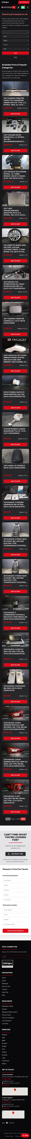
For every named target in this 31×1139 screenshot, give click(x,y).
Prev (8, 819)
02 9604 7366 (6, 1079)
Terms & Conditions (20, 1136)
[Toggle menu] (28, 7)
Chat (26, 1135)
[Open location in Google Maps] (15, 1091)
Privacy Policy (9, 1136)
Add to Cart (15, 114)
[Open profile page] (18, 7)
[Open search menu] (14, 7)
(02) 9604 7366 (17, 854)
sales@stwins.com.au (8, 1081)
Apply (15, 53)
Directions (7, 1085)
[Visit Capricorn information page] (5, 2)
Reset (15, 57)
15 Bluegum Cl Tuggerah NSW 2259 (13, 1100)
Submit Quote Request (15, 931)
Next (23, 819)
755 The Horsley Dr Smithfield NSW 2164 (15, 1076)
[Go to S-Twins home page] (6, 7)
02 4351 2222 (6, 1102)
